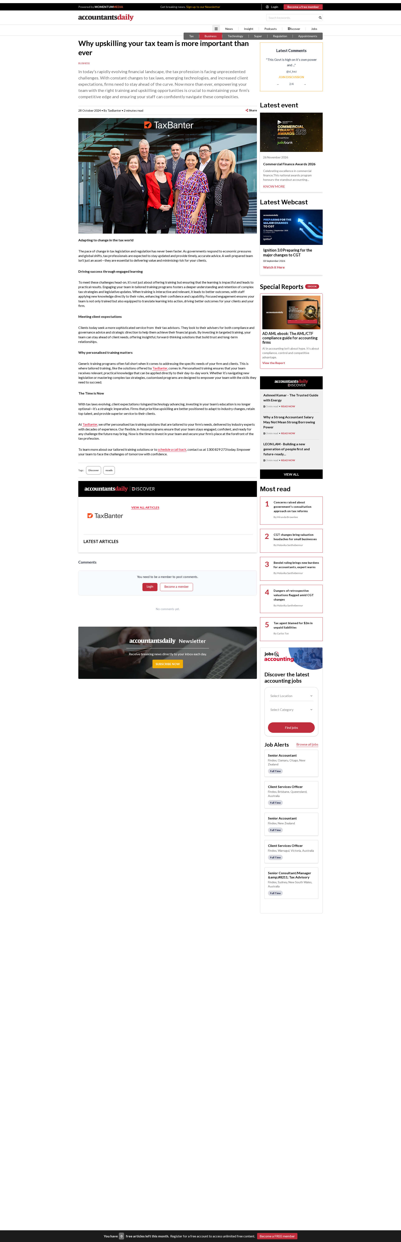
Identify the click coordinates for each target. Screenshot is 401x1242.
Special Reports (288, 286)
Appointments (307, 36)
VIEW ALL (291, 474)
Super (258, 36)
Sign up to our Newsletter (203, 7)
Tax (191, 36)
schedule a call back (172, 449)
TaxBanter (159, 368)
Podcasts (270, 28)
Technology (235, 36)
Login (274, 7)
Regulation (280, 36)
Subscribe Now (168, 664)
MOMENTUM (109, 7)
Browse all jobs (307, 744)
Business (211, 36)
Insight (248, 28)
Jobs (314, 28)
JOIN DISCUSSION (291, 77)
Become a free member (303, 7)
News (229, 28)
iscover (295, 28)
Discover (93, 470)
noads (109, 470)
